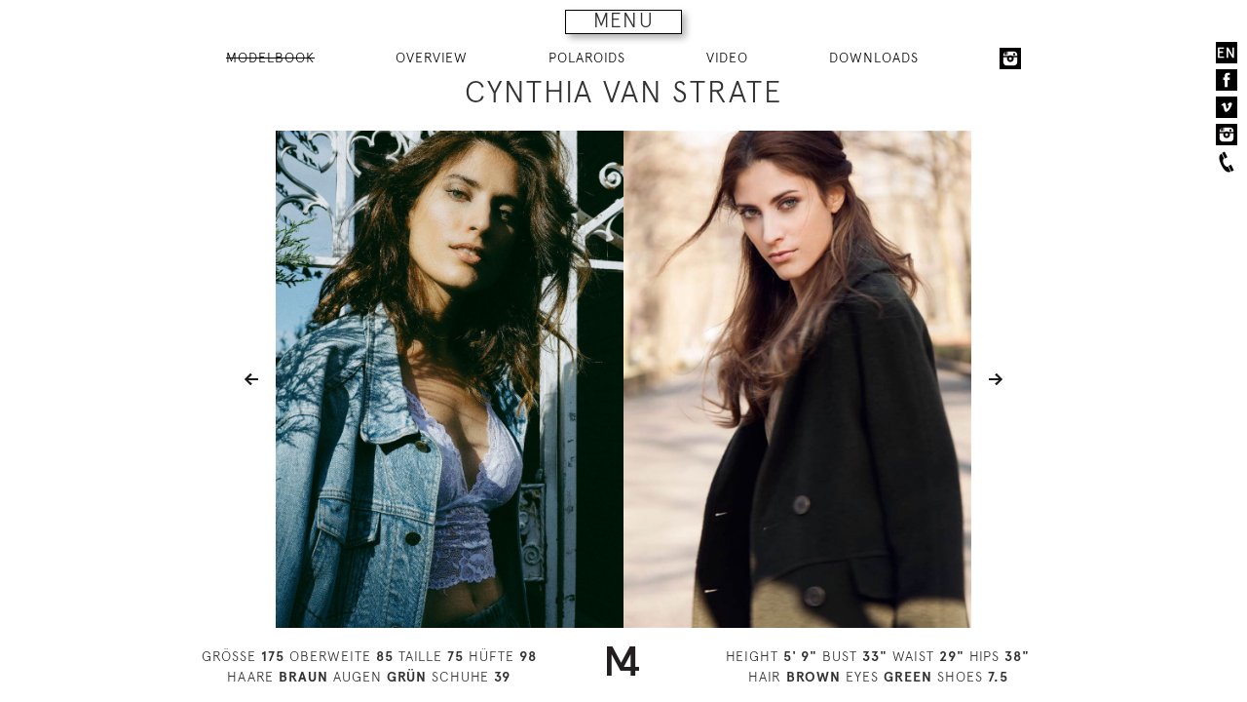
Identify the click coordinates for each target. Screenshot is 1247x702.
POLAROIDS (586, 57)
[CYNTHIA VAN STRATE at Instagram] (1010, 58)
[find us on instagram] (1226, 134)
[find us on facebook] (1226, 80)
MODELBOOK (270, 57)
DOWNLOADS (874, 57)
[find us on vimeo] (1226, 107)
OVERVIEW (432, 57)
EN (1226, 52)
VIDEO (727, 57)
